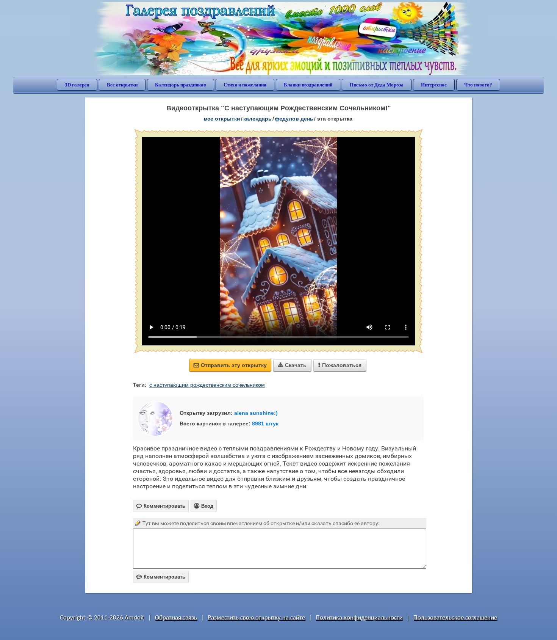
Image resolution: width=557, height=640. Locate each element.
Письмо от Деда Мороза (377, 85)
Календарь (257, 119)
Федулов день (294, 119)
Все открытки (122, 85)
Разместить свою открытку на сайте (256, 618)
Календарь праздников (180, 85)
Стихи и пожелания (245, 85)
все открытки (222, 119)
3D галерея (77, 85)
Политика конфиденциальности (359, 618)
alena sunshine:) (256, 413)
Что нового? (478, 85)
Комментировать (160, 577)
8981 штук (265, 423)
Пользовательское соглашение (455, 618)
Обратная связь (176, 618)
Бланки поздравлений (308, 85)
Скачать (292, 365)
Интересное (434, 85)
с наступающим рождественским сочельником (207, 385)
